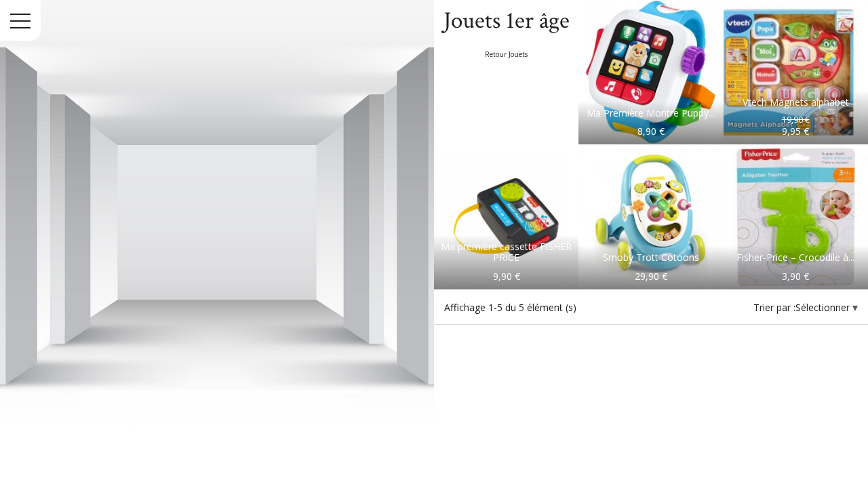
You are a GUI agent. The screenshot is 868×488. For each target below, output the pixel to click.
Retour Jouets (506, 54)
